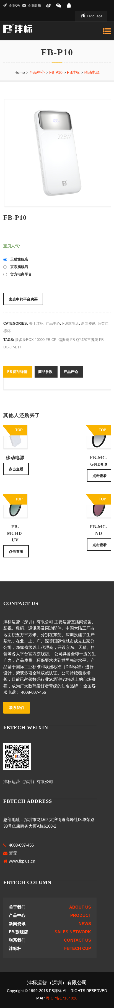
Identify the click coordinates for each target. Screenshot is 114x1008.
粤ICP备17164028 (61, 998)
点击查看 (16, 469)
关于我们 (17, 907)
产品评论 (71, 371)
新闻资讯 (88, 323)
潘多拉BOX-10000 (30, 340)
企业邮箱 (34, 5)
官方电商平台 (19, 274)
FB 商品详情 (17, 371)
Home (19, 73)
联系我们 (16, 708)
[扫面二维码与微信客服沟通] (58, 5)
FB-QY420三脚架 (84, 340)
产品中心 (53, 323)
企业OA (14, 5)
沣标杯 (15, 948)
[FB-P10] (56, 152)
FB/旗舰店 (70, 323)
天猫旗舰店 (17, 259)
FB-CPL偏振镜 (57, 340)
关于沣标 (36, 323)
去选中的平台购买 (23, 299)
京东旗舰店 (17, 267)
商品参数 (45, 371)
